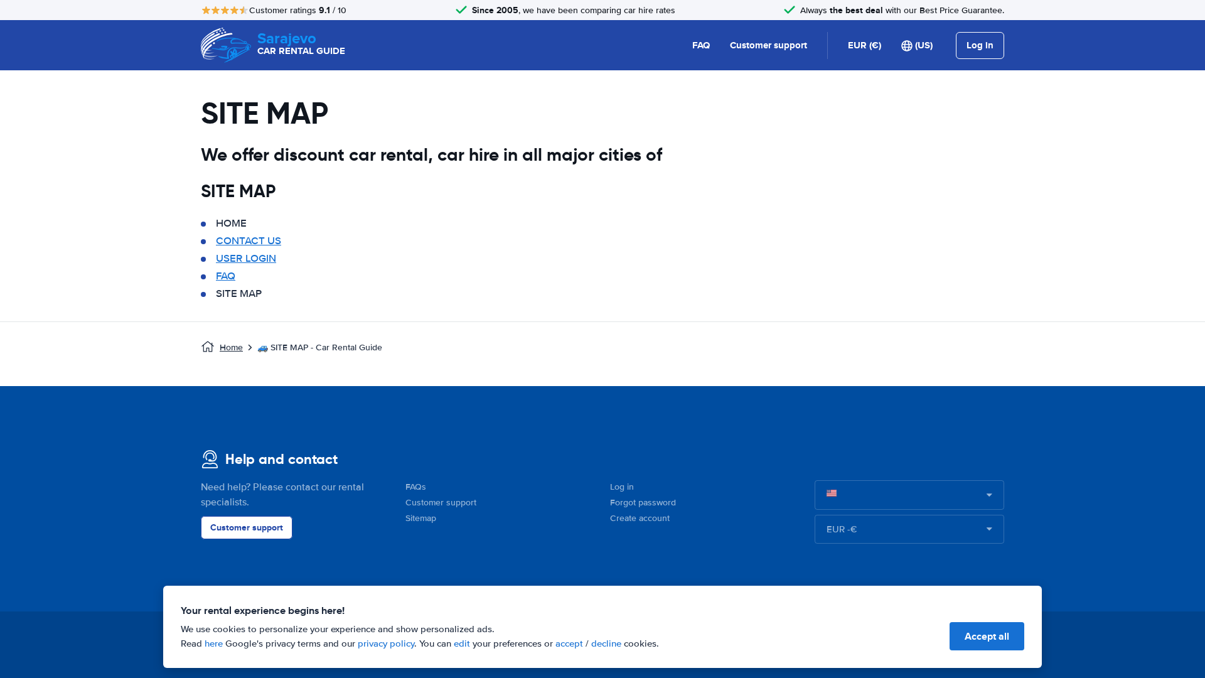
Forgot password (643, 502)
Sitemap (420, 518)
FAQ (701, 45)
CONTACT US (248, 240)
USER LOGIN (246, 258)
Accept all (987, 636)
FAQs (415, 487)
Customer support (768, 45)
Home (231, 347)
